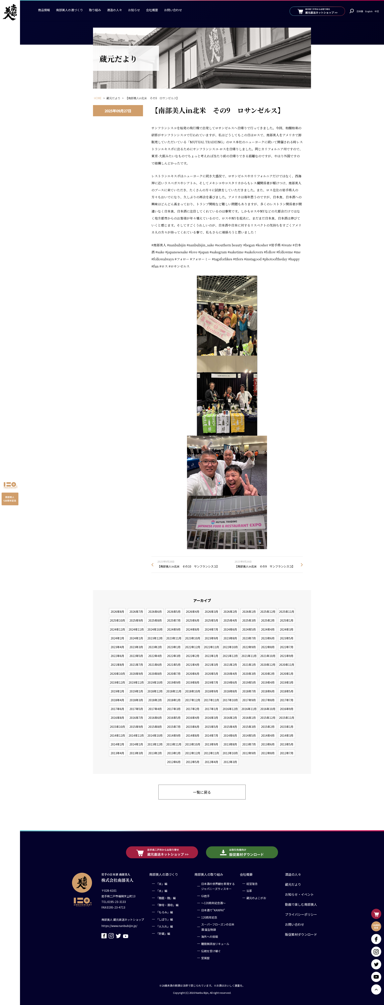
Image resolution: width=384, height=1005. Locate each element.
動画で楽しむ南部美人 (301, 904)
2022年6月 (117, 656)
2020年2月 (268, 674)
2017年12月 (192, 700)
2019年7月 (211, 682)
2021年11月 (249, 656)
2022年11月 (211, 647)
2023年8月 (230, 638)
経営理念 (252, 884)
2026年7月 (136, 612)
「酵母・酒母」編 (167, 905)
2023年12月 (155, 638)
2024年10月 (155, 629)
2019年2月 (117, 691)
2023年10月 (192, 638)
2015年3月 (249, 727)
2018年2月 (155, 700)
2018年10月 (192, 691)
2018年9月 (211, 691)
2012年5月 (192, 762)
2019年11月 (136, 682)
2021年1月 (249, 665)
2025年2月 (268, 620)
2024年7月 (211, 629)
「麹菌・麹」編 (166, 898)
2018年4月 (117, 700)
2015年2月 (268, 727)
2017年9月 (249, 700)
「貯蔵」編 (163, 934)
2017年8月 (268, 700)
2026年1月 (249, 612)
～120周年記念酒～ (213, 903)
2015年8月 (155, 727)
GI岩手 (205, 896)
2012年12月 (192, 753)
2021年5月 (174, 665)
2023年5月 (286, 638)
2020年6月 (192, 674)
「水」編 (161, 891)
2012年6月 (174, 762)
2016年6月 (155, 718)
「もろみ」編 (164, 912)
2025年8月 (155, 620)
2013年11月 (173, 744)
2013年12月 (155, 744)
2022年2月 (192, 656)
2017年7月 (286, 700)
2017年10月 (230, 700)
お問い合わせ (173, 10)
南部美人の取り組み (208, 874)
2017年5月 (136, 709)
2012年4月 (211, 762)
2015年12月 (267, 718)
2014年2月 (117, 744)
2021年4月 (192, 665)
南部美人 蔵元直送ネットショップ (122, 920)
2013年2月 (155, 753)
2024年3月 (286, 629)
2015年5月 (211, 727)
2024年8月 (192, 629)
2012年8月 (268, 753)
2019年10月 (155, 682)
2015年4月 (230, 727)
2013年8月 (230, 744)
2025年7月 (174, 620)
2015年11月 (286, 718)
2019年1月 (136, 691)
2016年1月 (249, 718)
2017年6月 (117, 709)
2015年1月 (286, 727)
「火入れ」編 (164, 926)
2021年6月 (155, 665)
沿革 (249, 891)
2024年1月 (136, 638)
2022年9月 (249, 647)
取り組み (95, 10)
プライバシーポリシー (301, 914)
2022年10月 (230, 647)
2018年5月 (286, 691)
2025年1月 (286, 620)
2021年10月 (267, 656)
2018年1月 (174, 700)
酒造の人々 (114, 10)
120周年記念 (209, 917)
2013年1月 (174, 753)
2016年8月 (117, 718)
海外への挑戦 (209, 937)
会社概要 (152, 10)
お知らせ (134, 10)
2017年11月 (211, 700)
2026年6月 (155, 612)
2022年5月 (136, 656)
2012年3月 (230, 762)
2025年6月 (192, 620)
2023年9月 (211, 638)
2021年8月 (117, 665)
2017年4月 (155, 709)
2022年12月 (192, 647)
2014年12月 (117, 735)
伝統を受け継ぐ (211, 951)
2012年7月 (286, 753)
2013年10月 (192, 744)
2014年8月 (192, 735)
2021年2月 (230, 665)
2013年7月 (249, 744)
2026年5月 (174, 612)
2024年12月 (117, 629)
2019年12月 (117, 682)
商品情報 (44, 10)
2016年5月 (174, 718)
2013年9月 (211, 744)
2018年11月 (173, 691)
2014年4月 (268, 735)
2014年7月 (211, 735)
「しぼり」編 (164, 919)
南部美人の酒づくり (69, 10)
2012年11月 (211, 753)
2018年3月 (136, 700)
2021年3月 (211, 665)
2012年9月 (249, 753)
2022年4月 (155, 656)
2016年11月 (249, 709)
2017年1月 (211, 709)
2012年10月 (230, 753)
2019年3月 (286, 682)
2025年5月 (211, 620)
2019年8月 (192, 682)
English (369, 11)
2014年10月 (155, 735)
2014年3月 (286, 735)
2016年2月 (230, 718)
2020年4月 (230, 674)
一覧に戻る (202, 792)
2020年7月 (174, 674)
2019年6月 (230, 682)
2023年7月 (249, 638)
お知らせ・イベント (299, 894)
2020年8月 (155, 674)
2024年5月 (249, 629)
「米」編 (161, 884)
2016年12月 (230, 709)
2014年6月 (230, 735)
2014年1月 (136, 744)
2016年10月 (267, 709)
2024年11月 (136, 629)
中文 (377, 11)
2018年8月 (230, 691)
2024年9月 (174, 629)
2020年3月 (249, 674)
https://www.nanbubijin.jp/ (119, 926)
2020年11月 (286, 665)
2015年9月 (136, 727)
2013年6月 (268, 744)
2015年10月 (117, 727)
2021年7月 (136, 665)
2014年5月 (249, 735)
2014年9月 (174, 735)
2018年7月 (249, 691)
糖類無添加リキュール (215, 944)
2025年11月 (286, 612)
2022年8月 (268, 647)
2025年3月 (249, 620)
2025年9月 (136, 620)
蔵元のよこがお (256, 898)
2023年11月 (173, 638)
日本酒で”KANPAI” (213, 910)
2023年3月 (136, 647)
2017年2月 (192, 709)
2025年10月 (117, 620)
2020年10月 (117, 674)
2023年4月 (117, 647)
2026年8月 (117, 612)
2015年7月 (174, 727)
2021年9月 (286, 656)
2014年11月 (136, 735)
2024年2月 (117, 638)
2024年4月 (268, 629)
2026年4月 (192, 612)
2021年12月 (230, 656)
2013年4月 (117, 753)
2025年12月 (267, 612)
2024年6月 (230, 629)
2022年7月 (286, 647)
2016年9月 (286, 709)
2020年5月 (211, 674)
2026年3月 (211, 612)
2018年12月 (155, 691)
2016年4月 (192, 718)
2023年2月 (155, 647)
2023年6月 (268, 638)
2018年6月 (268, 691)
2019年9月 (174, 682)
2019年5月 (249, 682)
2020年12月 (267, 665)
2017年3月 (174, 709)
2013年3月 (136, 753)
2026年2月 (230, 612)
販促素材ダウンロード (301, 934)
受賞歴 (205, 958)
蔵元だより (293, 884)
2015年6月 (192, 727)
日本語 (360, 11)
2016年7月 (136, 718)
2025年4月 (230, 620)
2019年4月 (268, 682)
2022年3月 (174, 656)
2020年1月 (286, 674)
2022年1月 (211, 656)
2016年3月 (211, 718)
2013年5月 (286, 744)
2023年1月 (174, 647)
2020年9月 (136, 674)
